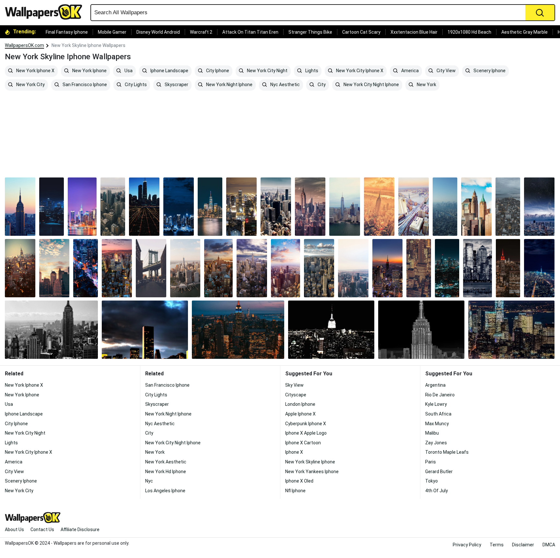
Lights (311, 71)
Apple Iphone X (300, 413)
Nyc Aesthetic (284, 84)
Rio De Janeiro (440, 394)
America (409, 71)
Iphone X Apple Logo (306, 433)
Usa (128, 71)
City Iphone (217, 71)
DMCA (548, 544)
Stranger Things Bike (310, 32)
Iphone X (294, 452)
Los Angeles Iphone (165, 490)
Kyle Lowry (436, 404)
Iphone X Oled (299, 481)
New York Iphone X (34, 71)
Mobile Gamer (112, 32)
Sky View (294, 385)
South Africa (438, 413)
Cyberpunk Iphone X (305, 423)
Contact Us (42, 529)
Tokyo (431, 481)
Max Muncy (437, 423)
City (321, 84)
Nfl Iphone (295, 490)
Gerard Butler (439, 471)
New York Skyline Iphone (310, 461)
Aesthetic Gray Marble (524, 32)
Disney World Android (158, 32)
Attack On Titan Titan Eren (250, 32)
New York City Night (266, 71)
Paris (430, 461)
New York (426, 84)
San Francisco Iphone (84, 84)
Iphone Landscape (168, 71)
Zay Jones (436, 442)
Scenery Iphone (489, 71)
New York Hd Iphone (165, 471)
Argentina (435, 385)
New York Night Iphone (228, 84)
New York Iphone (89, 71)
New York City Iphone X (359, 71)
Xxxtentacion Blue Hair (414, 32)
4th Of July (436, 490)
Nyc (149, 481)
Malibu (432, 433)
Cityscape (295, 394)
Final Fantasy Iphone (67, 32)
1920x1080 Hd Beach (469, 32)
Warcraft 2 (201, 32)
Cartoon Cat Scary (361, 32)
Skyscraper (176, 84)
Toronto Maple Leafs (447, 452)
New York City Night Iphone (371, 84)
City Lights (135, 84)
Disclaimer (523, 544)
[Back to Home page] (46, 12)
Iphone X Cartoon (303, 442)
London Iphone (300, 404)
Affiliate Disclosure (80, 529)
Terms (497, 544)
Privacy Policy (467, 544)
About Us (14, 529)
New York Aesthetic (165, 461)
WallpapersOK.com (24, 45)
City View (446, 71)
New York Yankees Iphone (312, 471)
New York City (30, 84)
